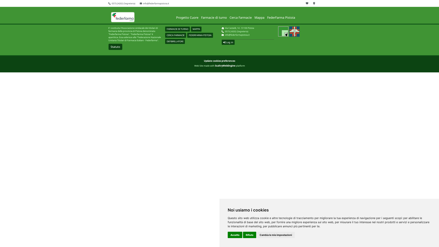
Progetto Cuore (187, 17)
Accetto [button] (235, 234)
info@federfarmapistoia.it (156, 3)
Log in (229, 42)
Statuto (115, 47)
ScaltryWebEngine (225, 65)
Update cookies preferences (219, 60)
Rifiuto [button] (249, 234)
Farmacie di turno (214, 17)
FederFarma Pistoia (281, 17)
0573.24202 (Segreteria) (123, 3)
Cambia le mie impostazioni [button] (276, 234)
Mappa (259, 17)
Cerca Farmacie (241, 17)
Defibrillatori (175, 41)
